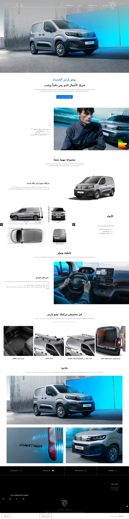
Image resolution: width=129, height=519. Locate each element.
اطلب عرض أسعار (114, 487)
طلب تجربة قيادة (114, 488)
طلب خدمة (116, 490)
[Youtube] (3, 499)
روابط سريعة (114, 484)
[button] (114, 516)
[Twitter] (17, 499)
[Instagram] (10, 499)
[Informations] (32, 129)
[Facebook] (23, 499)
